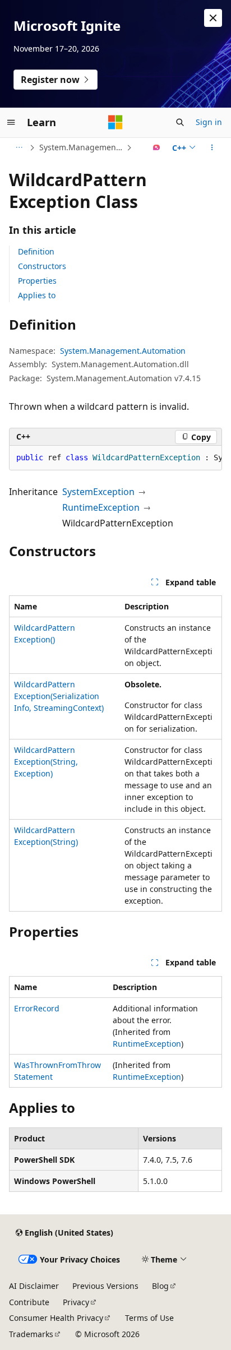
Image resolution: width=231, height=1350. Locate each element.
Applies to (37, 295)
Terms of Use (149, 1317)
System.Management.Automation (81, 147)
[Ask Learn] (156, 147)
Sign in (209, 122)
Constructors (42, 266)
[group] (115, 458)
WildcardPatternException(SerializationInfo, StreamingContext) (59, 696)
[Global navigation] (11, 122)
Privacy (76, 1302)
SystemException (98, 492)
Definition (36, 251)
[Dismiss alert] (213, 18)
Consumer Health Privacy (56, 1317)
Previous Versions (105, 1285)
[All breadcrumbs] (19, 147)
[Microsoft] (115, 122)
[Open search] (180, 122)
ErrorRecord (36, 1008)
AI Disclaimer (34, 1285)
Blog (160, 1285)
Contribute (29, 1302)
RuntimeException (101, 507)
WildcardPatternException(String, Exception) (46, 762)
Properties (37, 280)
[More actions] (212, 147)
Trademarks (31, 1334)
